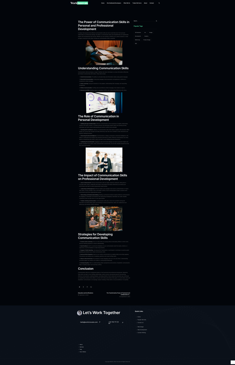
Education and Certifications (85, 293)
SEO (136, 43)
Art (145, 32)
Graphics (146, 36)
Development (138, 36)
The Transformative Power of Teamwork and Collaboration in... (118, 293)
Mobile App (137, 39)
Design (150, 32)
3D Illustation (138, 32)
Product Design (146, 39)
